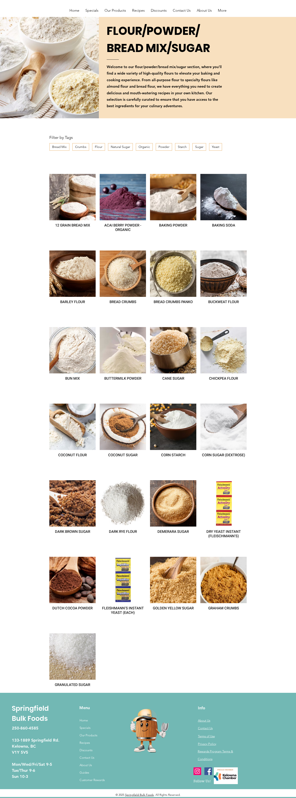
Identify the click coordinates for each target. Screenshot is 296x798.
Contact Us (87, 758)
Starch (182, 147)
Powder (163, 147)
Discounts (86, 750)
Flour (98, 147)
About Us (86, 765)
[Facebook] (208, 771)
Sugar (199, 147)
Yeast (215, 147)
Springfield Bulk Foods (139, 795)
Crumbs (80, 147)
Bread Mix (59, 147)
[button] (91, 10)
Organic (144, 147)
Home (84, 720)
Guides (84, 772)
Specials (85, 728)
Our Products (88, 735)
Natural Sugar (120, 147)
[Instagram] (197, 771)
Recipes (85, 743)
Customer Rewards (92, 780)
